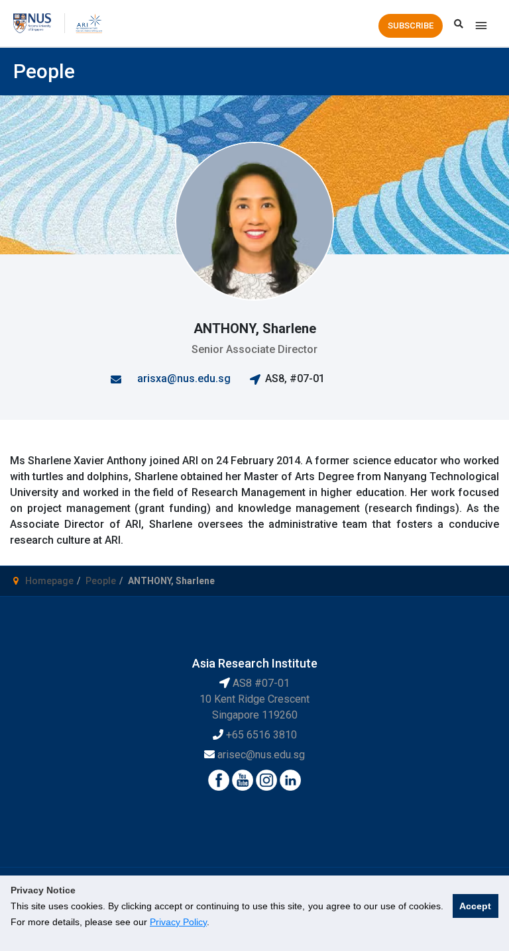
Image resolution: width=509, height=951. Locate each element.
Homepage (49, 581)
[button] (410, 26)
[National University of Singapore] (32, 22)
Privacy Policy (178, 922)
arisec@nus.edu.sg (261, 754)
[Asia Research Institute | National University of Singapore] (88, 22)
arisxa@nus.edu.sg (184, 378)
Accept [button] (475, 906)
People (100, 581)
